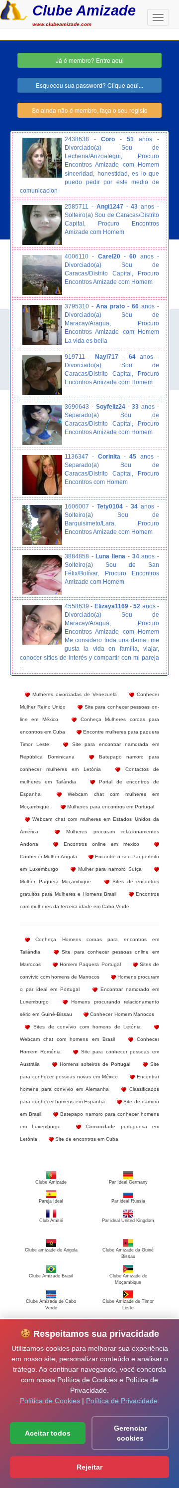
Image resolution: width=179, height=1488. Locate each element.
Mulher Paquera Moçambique (55, 881)
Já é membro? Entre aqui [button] (90, 60)
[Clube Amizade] (13, 9)
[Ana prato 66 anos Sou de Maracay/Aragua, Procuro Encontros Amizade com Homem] (42, 325)
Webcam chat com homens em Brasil (67, 1039)
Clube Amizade (84, 10)
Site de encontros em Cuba (86, 1139)
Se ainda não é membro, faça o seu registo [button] (90, 110)
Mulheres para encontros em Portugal (110, 806)
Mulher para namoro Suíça (109, 869)
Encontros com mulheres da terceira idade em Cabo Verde (89, 900)
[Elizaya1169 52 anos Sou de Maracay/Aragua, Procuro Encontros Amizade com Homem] (42, 625)
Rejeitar (89, 1467)
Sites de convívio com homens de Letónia (85, 1026)
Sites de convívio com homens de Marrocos (89, 971)
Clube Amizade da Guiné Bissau (128, 1252)
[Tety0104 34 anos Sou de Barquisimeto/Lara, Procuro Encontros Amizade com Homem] (42, 525)
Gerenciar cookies (130, 1433)
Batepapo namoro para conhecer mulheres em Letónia (89, 763)
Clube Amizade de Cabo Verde (51, 1304)
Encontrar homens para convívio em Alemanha (89, 1083)
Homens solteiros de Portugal (93, 1064)
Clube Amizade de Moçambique (128, 1278)
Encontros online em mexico (98, 844)
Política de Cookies (50, 1401)
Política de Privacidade (122, 1401)
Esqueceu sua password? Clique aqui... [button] (89, 85)
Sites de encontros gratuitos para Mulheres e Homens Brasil (89, 888)
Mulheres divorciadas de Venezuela (73, 694)
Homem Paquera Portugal (89, 964)
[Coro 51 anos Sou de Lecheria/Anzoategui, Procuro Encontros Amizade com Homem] (42, 158)
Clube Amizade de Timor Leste (128, 1304)
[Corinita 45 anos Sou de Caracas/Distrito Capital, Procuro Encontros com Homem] (42, 475)
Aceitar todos (48, 1433)
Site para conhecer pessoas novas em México (89, 1070)
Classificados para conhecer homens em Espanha (89, 1095)
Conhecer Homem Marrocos (121, 1014)
